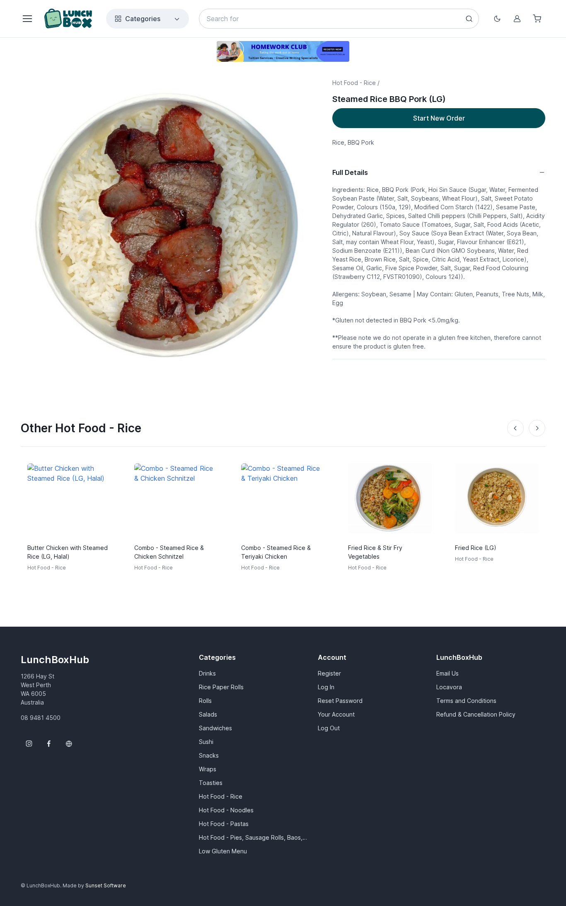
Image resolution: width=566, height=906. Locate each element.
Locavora (449, 686)
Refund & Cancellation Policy (475, 714)
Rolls (205, 700)
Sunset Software (105, 885)
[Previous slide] (515, 428)
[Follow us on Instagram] (29, 743)
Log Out (329, 728)
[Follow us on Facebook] (49, 743)
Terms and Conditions (466, 700)
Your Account (336, 714)
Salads (208, 714)
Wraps (207, 769)
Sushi (206, 741)
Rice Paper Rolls (221, 686)
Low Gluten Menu (223, 851)
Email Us (447, 673)
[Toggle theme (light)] (497, 18)
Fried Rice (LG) (475, 547)
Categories (142, 19)
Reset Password (340, 700)
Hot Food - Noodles (226, 810)
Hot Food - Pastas (224, 823)
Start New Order (439, 118)
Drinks (207, 673)
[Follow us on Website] (68, 743)
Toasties (211, 782)
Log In (326, 686)
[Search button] (469, 18)
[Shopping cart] (537, 18)
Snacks (209, 755)
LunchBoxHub (55, 660)
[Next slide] (537, 428)
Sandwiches (215, 728)
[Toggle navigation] (27, 18)
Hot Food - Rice (220, 796)
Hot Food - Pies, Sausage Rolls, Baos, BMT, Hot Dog (253, 837)
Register (329, 673)
